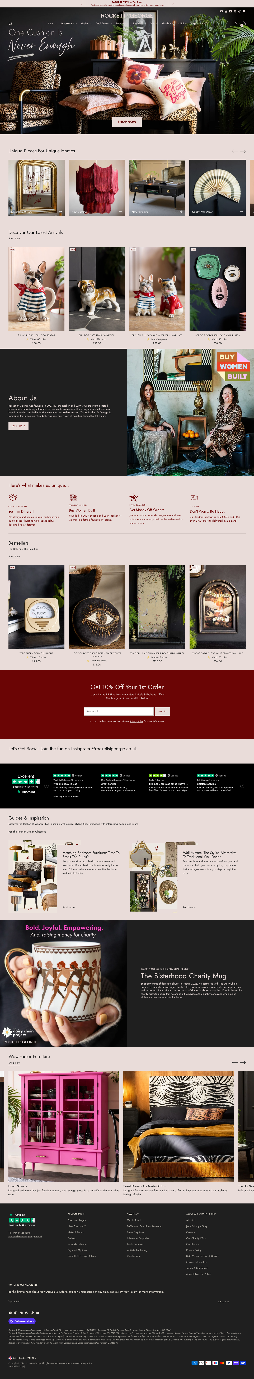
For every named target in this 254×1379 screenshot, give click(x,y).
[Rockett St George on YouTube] (244, 11)
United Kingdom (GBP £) (23, 1358)
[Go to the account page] (236, 23)
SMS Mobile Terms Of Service (202, 1256)
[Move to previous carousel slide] (235, 151)
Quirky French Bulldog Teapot (36, 335)
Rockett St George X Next (82, 1256)
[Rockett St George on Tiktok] (239, 11)
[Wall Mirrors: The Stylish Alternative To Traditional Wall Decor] (165, 876)
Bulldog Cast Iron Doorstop (97, 335)
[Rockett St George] (127, 16)
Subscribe (223, 1301)
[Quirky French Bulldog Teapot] (36, 289)
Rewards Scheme (77, 1244)
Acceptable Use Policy (198, 1274)
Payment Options (77, 1250)
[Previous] (81, 3)
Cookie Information (196, 1262)
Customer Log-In (77, 1220)
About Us (191, 1220)
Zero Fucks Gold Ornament (36, 653)
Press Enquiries (135, 1232)
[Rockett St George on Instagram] (226, 11)
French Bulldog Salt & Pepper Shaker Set (157, 335)
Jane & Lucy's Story (196, 1226)
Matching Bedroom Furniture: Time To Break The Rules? (91, 854)
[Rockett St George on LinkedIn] (230, 11)
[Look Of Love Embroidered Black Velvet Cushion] (97, 607)
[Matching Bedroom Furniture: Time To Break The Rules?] (45, 876)
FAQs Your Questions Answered (145, 1226)
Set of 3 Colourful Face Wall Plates (217, 335)
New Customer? (77, 1226)
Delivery (72, 1238)
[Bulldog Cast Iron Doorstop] (97, 289)
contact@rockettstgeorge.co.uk (25, 1236)
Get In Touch (134, 1220)
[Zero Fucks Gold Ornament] (36, 607)
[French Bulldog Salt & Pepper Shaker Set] (157, 289)
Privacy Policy (136, 721)
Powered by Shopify (16, 1366)
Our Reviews (193, 1244)
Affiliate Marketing (137, 1250)
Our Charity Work (196, 1238)
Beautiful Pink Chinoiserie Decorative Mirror (157, 653)
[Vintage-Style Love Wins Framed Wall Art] (218, 607)
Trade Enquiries (135, 1244)
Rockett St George (33, 1363)
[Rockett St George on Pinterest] (235, 11)
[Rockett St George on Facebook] (221, 11)
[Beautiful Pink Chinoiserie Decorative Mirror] (157, 607)
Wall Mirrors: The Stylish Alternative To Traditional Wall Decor (210, 854)
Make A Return (76, 1232)
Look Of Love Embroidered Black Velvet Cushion (97, 655)
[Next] (173, 3)
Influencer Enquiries (138, 1238)
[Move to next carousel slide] (243, 151)
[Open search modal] (10, 23)
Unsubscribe (134, 1256)
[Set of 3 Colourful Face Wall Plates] (218, 289)
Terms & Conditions (197, 1268)
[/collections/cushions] (127, 70)
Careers (190, 1232)
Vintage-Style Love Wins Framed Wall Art (217, 653)
